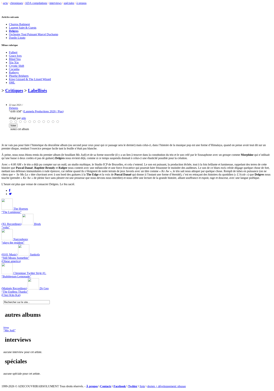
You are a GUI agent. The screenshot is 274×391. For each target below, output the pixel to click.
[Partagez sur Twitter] (10, 193)
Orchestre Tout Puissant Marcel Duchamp (33, 34)
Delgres (13, 108)
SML (12, 82)
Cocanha (14, 69)
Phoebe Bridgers (19, 75)
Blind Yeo (15, 59)
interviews (55, 3)
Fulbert (13, 52)
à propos (81, 3)
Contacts (105, 386)
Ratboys (14, 72)
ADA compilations (36, 3)
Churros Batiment (19, 24)
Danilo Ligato (17, 37)
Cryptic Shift (16, 65)
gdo (23, 118)
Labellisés (37, 90)
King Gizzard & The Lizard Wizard (30, 79)
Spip (142, 386)
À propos (92, 386)
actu (5, 3)
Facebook (120, 386)
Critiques (14, 90)
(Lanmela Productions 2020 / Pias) (43, 111)
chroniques (16, 3)
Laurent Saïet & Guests (22, 27)
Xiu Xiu (14, 62)
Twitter (132, 386)
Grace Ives (15, 55)
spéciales (69, 3)
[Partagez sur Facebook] (9, 190)
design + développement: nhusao (166, 386)
